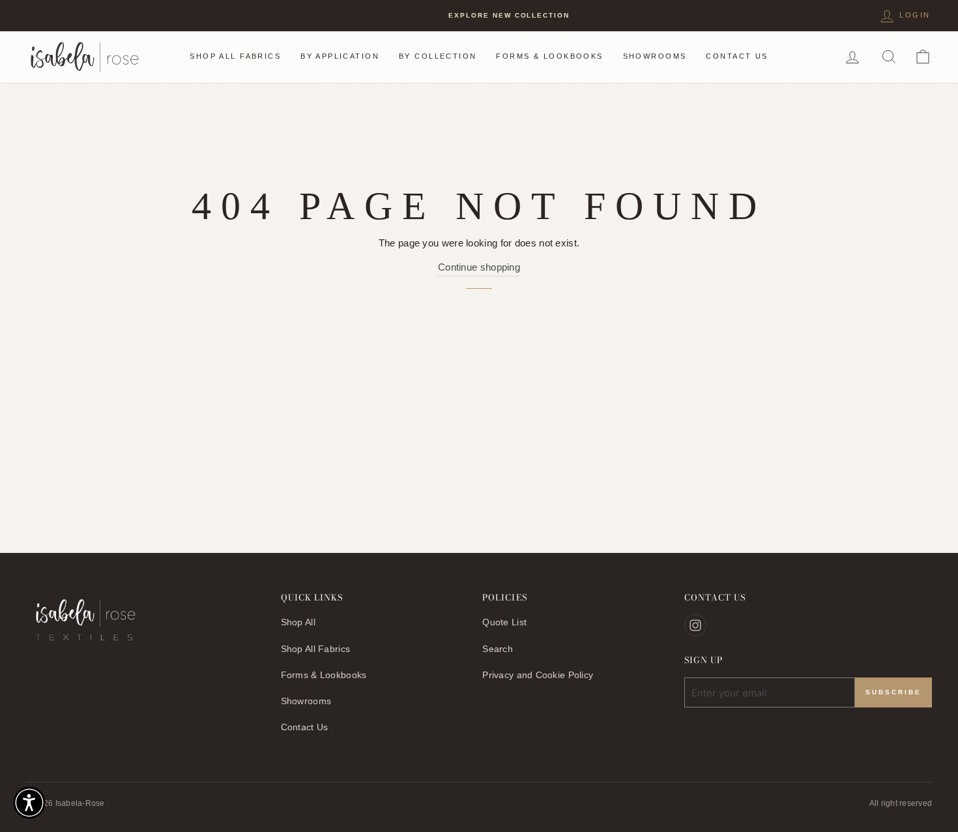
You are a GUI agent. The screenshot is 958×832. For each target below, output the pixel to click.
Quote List (504, 622)
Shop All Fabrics (235, 56)
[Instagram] (695, 625)
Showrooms (655, 56)
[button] (29, 802)
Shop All (298, 622)
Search (497, 649)
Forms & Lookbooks (549, 56)
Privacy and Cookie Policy (537, 675)
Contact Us (737, 56)
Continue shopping (479, 267)
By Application (339, 56)
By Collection (437, 56)
